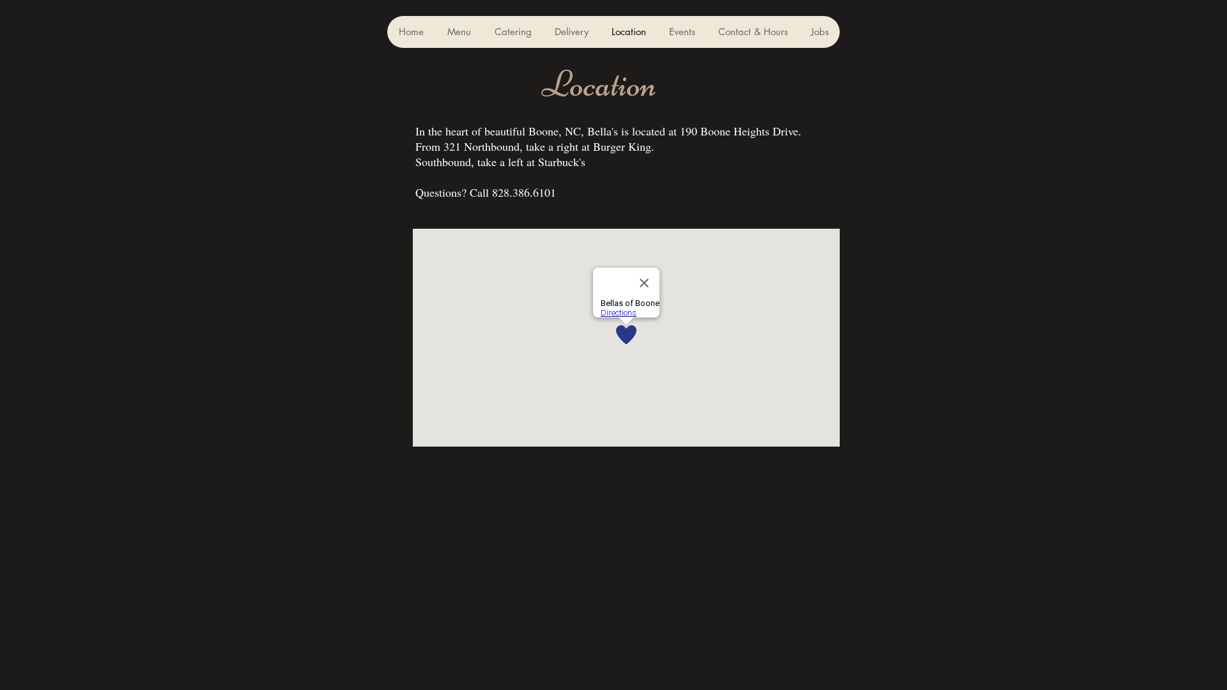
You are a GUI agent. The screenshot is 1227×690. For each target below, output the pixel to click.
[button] (458, 32)
